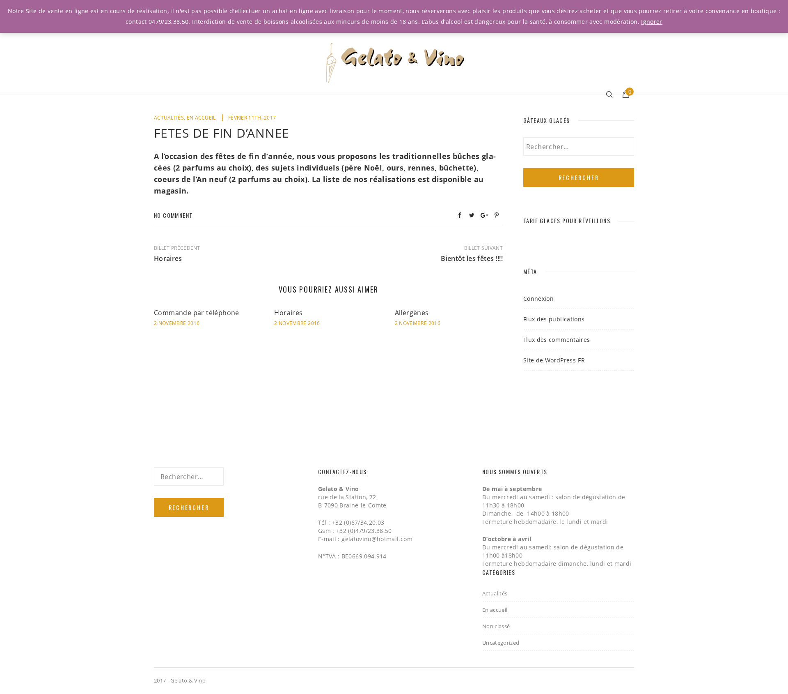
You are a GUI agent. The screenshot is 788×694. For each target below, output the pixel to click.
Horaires (288, 312)
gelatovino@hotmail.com (376, 539)
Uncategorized (501, 642)
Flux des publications (553, 319)
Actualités (169, 117)
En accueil (201, 117)
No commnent (173, 215)
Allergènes (412, 312)
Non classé (496, 626)
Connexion (538, 298)
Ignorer (651, 21)
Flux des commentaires (556, 340)
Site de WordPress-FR (554, 360)
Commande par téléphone (196, 312)
